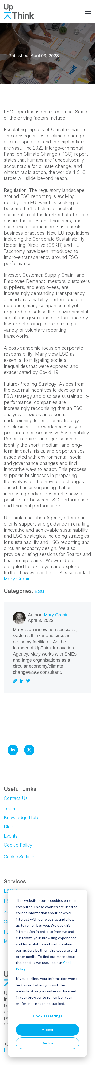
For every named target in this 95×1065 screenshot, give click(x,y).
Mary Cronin (56, 614)
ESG (39, 591)
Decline (47, 1043)
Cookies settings (47, 1016)
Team (9, 809)
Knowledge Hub (21, 818)
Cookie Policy (18, 845)
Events (11, 836)
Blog (8, 827)
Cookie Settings (20, 857)
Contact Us (16, 799)
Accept (47, 1029)
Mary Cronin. (18, 579)
